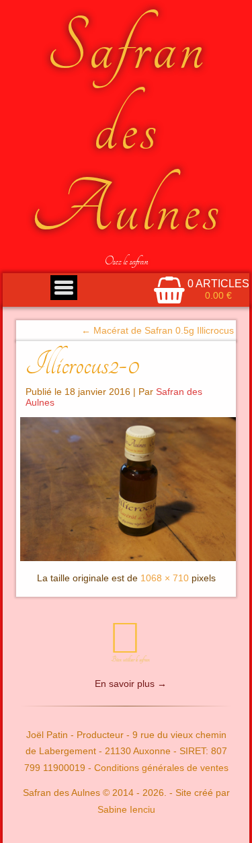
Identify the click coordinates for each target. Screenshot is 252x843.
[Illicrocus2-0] (126, 489)
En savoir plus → (131, 683)
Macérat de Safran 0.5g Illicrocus (157, 330)
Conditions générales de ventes (161, 767)
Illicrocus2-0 (82, 364)
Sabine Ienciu (126, 809)
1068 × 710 (164, 578)
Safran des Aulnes (126, 128)
